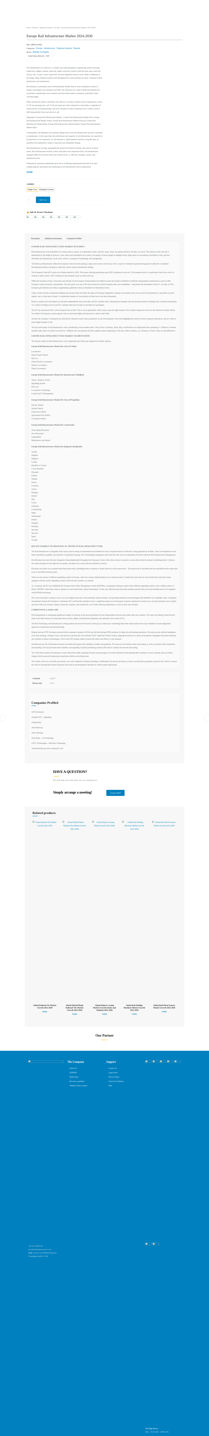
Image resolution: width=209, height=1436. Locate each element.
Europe (57, 28)
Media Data (80, 13)
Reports (35, 28)
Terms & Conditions (116, 1081)
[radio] (32, 189)
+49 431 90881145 (14, 5)
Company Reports (30, 13)
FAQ (201, 5)
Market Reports (11, 13)
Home (28, 28)
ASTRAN (73, 1073)
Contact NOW (115, 793)
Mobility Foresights (41, 52)
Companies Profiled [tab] (74, 238)
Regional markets (46, 28)
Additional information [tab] (53, 238)
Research (45, 13)
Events (57, 13)
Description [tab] (35, 238)
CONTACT (196, 14)
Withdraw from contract (78, 1086)
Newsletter (93, 13)
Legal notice (113, 1073)
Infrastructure (49, 48)
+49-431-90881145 (35, 1246)
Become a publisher (77, 1081)
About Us (68, 13)
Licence (30, 184)
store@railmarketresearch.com (41, 5)
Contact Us (112, 1068)
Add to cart (43, 200)
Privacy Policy (113, 1077)
